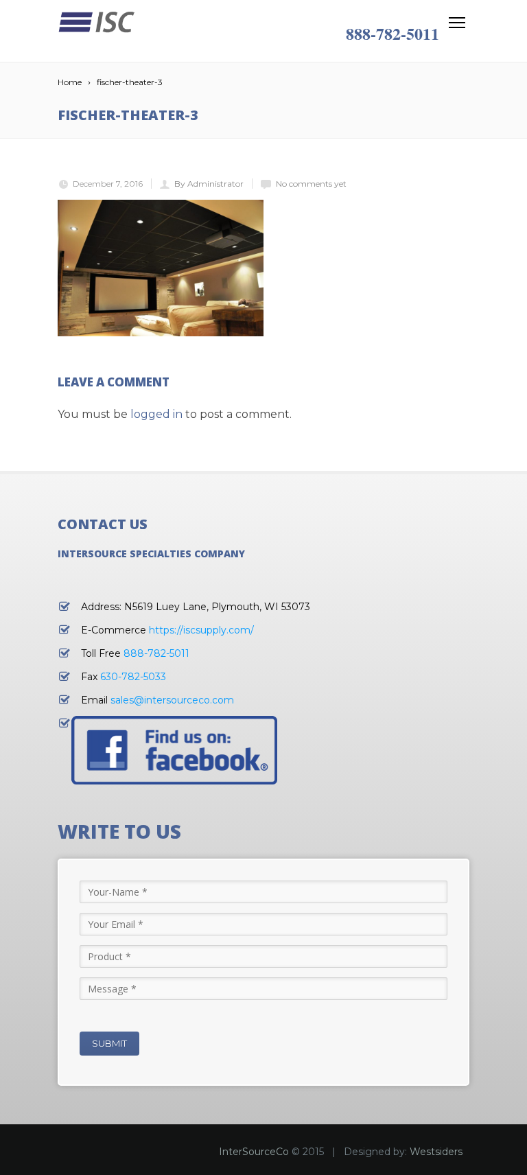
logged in (156, 414)
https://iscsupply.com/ (201, 630)
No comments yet (311, 183)
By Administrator (209, 183)
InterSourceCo (254, 1151)
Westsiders (436, 1151)
